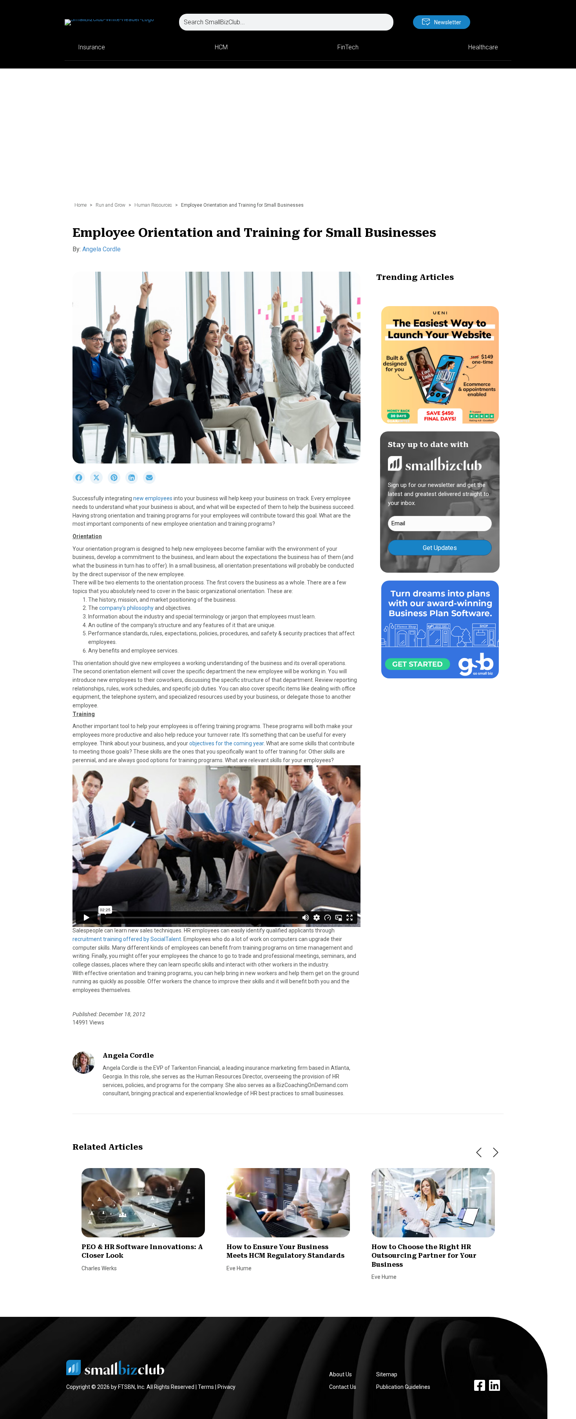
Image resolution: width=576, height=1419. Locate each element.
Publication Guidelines (403, 1387)
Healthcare (483, 47)
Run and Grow (110, 205)
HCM (221, 47)
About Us (340, 1374)
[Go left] (479, 1152)
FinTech (348, 47)
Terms (206, 1387)
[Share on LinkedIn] (134, 482)
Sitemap (386, 1374)
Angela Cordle (101, 249)
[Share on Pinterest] (116, 482)
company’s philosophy (127, 608)
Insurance (91, 47)
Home (80, 205)
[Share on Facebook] (81, 482)
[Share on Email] (151, 482)
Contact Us (342, 1387)
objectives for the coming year (226, 743)
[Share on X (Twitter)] (99, 482)
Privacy (226, 1387)
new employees (153, 498)
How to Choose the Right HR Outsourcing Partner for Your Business (423, 1255)
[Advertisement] (288, 139)
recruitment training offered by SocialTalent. (127, 939)
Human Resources (153, 205)
